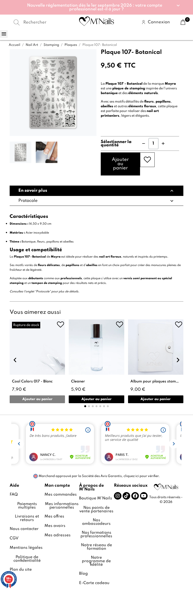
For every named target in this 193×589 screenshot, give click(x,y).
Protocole (96, 201)
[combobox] (39, 22)
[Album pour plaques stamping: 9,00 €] (155, 361)
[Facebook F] (135, 496)
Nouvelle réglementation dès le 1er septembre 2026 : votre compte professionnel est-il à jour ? (94, 7)
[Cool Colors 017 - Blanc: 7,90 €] (37, 361)
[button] (96, 7)
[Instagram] (117, 496)
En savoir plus (96, 191)
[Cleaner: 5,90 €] (96, 361)
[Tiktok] (126, 496)
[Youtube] (144, 496)
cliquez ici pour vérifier (141, 476)
